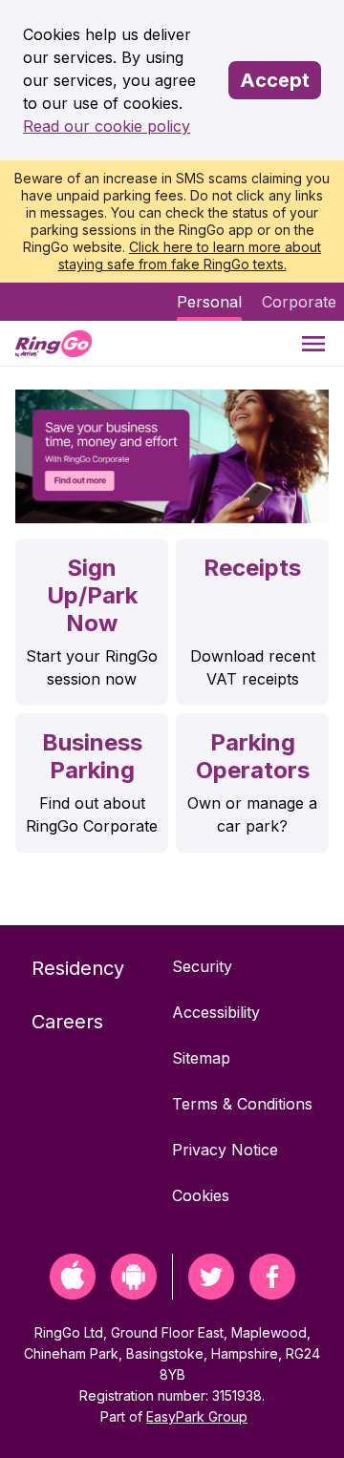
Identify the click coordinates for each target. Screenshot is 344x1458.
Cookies (200, 1195)
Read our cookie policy (106, 126)
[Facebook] (272, 1293)
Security (202, 966)
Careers (67, 1021)
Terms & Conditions (242, 1103)
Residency (78, 968)
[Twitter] (211, 1293)
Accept (275, 80)
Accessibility (216, 1012)
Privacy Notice (225, 1149)
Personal (209, 301)
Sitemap (201, 1057)
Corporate (299, 301)
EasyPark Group (196, 1416)
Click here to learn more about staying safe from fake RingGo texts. (190, 255)
